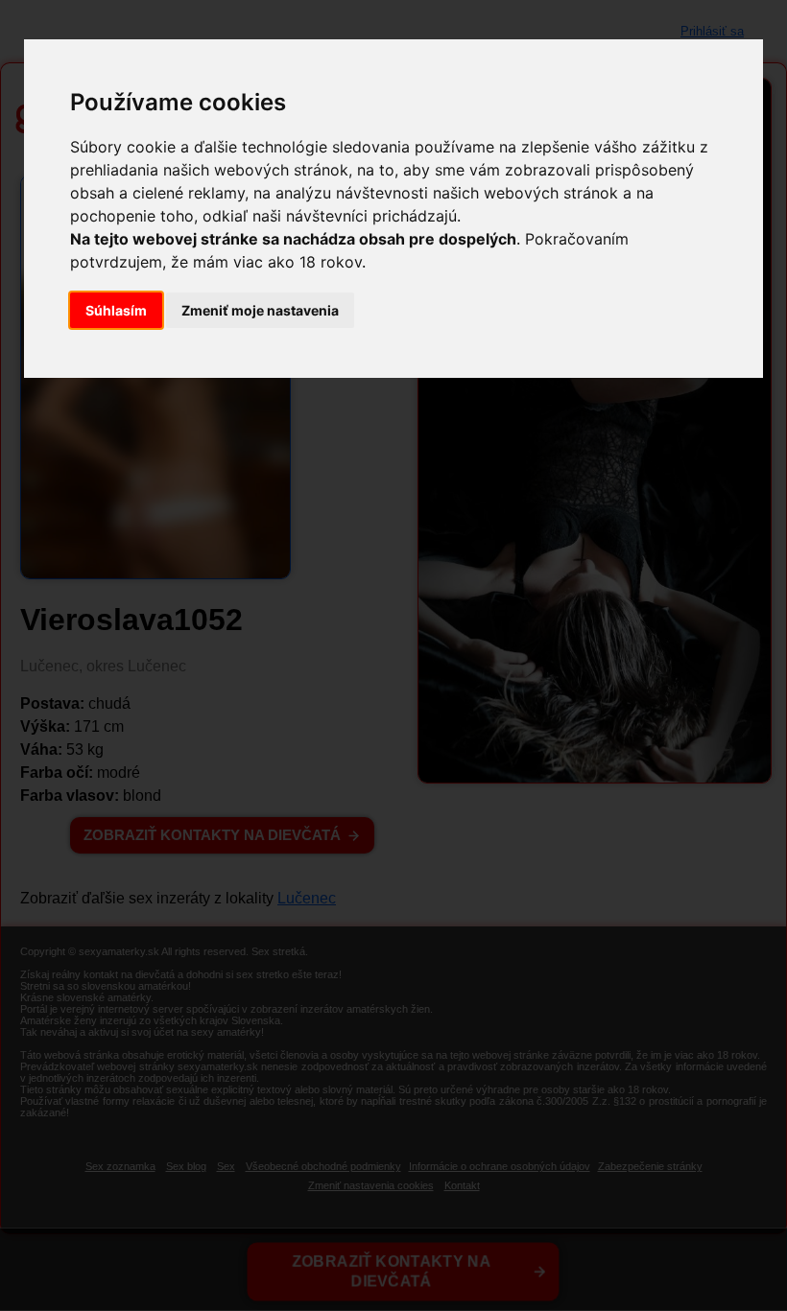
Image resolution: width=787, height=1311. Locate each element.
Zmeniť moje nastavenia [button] (260, 310)
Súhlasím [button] (116, 310)
